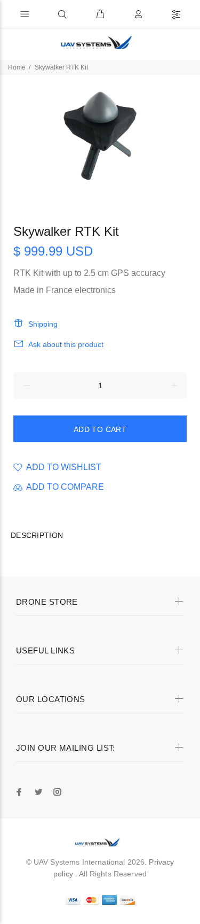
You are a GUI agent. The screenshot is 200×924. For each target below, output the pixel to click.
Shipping (43, 324)
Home (17, 67)
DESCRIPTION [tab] (37, 535)
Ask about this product (65, 344)
